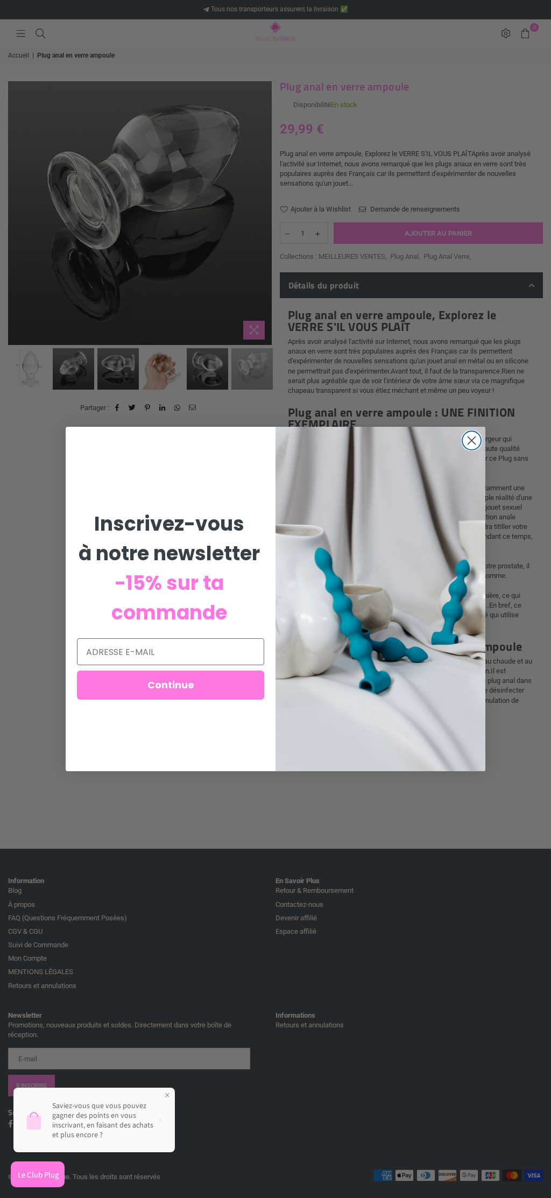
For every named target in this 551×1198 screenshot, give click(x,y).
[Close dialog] (471, 440)
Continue (170, 685)
